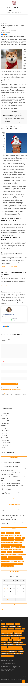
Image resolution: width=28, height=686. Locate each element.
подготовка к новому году (7, 32)
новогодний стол (15, 547)
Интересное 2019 (5, 420)
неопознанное (5, 544)
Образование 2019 (5, 430)
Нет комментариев (12, 30)
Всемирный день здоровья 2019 (8, 667)
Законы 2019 (4, 415)
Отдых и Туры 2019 (5, 433)
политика (4, 556)
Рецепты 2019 (4, 450)
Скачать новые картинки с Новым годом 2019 (12, 115)
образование (4, 549)
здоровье (4, 537)
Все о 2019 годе (12, 9)
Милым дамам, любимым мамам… (13, 116)
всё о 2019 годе (10, 533)
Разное (3, 447)
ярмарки (11, 566)
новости (22, 547)
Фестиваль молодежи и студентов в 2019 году (11, 666)
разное (20, 559)
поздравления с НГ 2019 (20, 554)
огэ (10, 549)
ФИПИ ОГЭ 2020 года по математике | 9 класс (12, 485)
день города (4, 535)
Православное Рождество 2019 (8, 663)
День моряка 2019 (15, 513)
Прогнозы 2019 (4, 445)
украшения (12, 563)
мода (11, 542)
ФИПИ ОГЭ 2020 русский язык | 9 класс (10, 483)
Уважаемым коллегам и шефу (12, 122)
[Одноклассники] (4, 34)
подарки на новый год (18, 551)
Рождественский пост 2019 (7, 664)
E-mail (3, 369)
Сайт (2, 376)
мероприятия (5, 542)
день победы (12, 535)
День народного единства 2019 (8, 669)
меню (21, 540)
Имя (2, 361)
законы (19, 535)
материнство (15, 540)
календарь (11, 537)
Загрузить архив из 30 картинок (9, 266)
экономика (4, 566)
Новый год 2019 (4, 23)
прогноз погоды (13, 559)
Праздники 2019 (5, 440)
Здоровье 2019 (4, 418)
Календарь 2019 (5, 423)
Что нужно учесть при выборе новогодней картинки (13, 113)
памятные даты (17, 549)
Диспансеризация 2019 (6, 670)
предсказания (5, 559)
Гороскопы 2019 (5, 413)
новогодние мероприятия (15, 544)
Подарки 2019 (4, 437)
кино (23, 537)
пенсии (3, 551)
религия (4, 561)
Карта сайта (4, 609)
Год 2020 (3, 411)
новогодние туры (5, 547)
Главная (24, 676)
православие (11, 556)
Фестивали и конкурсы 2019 (7, 452)
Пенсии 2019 (4, 435)
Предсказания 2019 (6, 442)
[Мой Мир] (6, 34)
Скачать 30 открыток (6, 285)
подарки (9, 551)
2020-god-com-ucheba (6, 408)
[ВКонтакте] (2, 34)
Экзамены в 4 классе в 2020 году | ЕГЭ (10, 466)
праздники (18, 556)
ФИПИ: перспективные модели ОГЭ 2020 (11, 480)
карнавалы (18, 537)
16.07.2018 (4, 30)
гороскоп (17, 533)
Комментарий (4, 343)
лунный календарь (6, 540)
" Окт (7, 599)
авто (3, 533)
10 (7, 588)
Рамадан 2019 (12, 519)
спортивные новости (12, 561)
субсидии (21, 561)
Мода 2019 (3, 425)
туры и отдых (5, 563)
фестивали (19, 563)
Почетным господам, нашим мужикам (14, 118)
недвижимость (18, 542)
